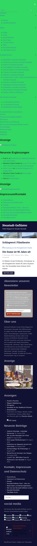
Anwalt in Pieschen (13, 401)
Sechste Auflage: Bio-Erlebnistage (17, 448)
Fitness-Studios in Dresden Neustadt (16, 70)
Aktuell (2, 15)
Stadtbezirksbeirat (9, 23)
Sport (5, 35)
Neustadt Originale (9, 47)
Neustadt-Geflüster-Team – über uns (15, 207)
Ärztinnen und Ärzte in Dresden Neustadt (17, 62)
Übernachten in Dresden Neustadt (15, 90)
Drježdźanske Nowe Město (12, 107)
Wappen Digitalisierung (14, 403)
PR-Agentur (10, 405)
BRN (5, 45)
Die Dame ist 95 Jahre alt (16, 251)
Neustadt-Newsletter (10, 215)
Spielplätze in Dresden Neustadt (14, 87)
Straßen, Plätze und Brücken (13, 92)
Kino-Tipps (7, 40)
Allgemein (3, 134)
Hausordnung (8, 200)
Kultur (5, 32)
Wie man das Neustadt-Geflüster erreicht (14, 124)
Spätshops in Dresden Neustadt (14, 85)
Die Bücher (4, 119)
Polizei (5, 20)
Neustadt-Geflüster (14, 225)
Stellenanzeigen (5, 129)
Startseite (3, 13)
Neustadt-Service (6, 55)
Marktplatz (3, 132)
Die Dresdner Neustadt (8, 97)
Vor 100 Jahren (8, 42)
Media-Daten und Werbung (9, 122)
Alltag (2, 27)
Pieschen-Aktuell (27, 416)
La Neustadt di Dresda (11, 104)
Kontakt (2, 114)
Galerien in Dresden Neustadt (13, 75)
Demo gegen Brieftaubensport (16, 440)
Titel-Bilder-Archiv (9, 50)
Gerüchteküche (8, 37)
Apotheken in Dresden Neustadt (14, 60)
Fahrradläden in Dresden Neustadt (15, 67)
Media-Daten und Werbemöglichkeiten (16, 210)
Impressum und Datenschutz (13, 202)
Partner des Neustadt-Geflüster (11, 117)
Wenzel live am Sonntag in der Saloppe (19, 453)
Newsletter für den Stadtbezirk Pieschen (19, 407)
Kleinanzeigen (5, 127)
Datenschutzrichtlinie (21, 298)
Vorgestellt (5, 257)
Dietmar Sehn (19, 255)
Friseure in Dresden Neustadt (13, 72)
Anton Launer (8, 168)
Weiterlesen (8, 273)
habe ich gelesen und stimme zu (17, 306)
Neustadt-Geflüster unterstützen (11, 112)
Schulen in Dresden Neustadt (13, 82)
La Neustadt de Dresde (11, 102)
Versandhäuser (11, 409)
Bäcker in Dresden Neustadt (13, 65)
